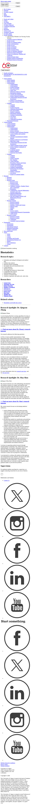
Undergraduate (10, 83)
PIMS (11, 209)
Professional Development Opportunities (16, 169)
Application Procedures (16, 119)
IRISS (5, 15)
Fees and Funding (14, 88)
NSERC (12, 208)
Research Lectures (11, 215)
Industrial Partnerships (12, 228)
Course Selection (14, 161)
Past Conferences (11, 242)
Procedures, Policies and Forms (18, 163)
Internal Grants (14, 206)
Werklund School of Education (14, 60)
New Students (13, 160)
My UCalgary (7, 9)
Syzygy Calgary (14, 210)
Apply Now (13, 90)
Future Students (8, 78)
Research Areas (11, 180)
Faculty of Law (11, 45)
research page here (21, 371)
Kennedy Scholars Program (17, 102)
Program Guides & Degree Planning (19, 132)
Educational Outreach (12, 226)
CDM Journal (13, 213)
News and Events (8, 231)
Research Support (11, 200)
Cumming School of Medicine (14, 39)
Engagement (7, 222)
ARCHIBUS (7, 16)
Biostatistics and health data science (13, 302)
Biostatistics (13, 189)
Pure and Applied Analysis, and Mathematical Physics (18, 197)
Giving (8, 244)
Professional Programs (12, 120)
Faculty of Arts (10, 41)
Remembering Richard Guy (14, 239)
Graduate (9, 103)
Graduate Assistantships (16, 115)
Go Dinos (6, 22)
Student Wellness (14, 151)
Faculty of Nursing (11, 46)
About (5, 232)
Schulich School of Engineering (15, 58)
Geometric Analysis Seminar (17, 221)
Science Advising (14, 131)
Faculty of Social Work (13, 49)
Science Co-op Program (16, 100)
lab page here (6, 372)
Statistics (12, 199)
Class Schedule (7, 23)
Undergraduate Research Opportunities (20, 212)
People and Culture (8, 19)
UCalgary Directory (9, 25)
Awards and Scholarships (16, 94)
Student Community (15, 112)
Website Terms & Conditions (8, 763)
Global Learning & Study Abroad (18, 145)
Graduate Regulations (15, 164)
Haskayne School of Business (14, 52)
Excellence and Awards (13, 238)
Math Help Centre (14, 141)
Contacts (6, 245)
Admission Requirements (16, 109)
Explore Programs (14, 87)
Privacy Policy (4, 764)
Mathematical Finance (15, 194)
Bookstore (6, 29)
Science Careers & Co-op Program (19, 139)
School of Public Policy (13, 57)
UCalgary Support (8, 12)
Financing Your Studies (16, 152)
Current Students (8, 122)
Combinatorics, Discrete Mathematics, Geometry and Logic (19, 191)
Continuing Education (9, 26)
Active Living (7, 30)
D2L (5, 13)
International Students (15, 93)
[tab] (15, 330)
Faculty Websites (8, 35)
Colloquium (13, 219)
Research (6, 176)
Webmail (6, 10)
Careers (6, 28)
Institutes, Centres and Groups (17, 205)
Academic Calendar (9, 32)
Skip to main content (6, 1)
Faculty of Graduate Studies (14, 42)
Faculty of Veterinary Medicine (15, 51)
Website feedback (5, 766)
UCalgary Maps (8, 33)
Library (6, 20)
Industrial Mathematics (16, 193)
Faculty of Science (11, 48)
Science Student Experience (17, 96)
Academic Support (15, 149)
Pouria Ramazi (7, 290)
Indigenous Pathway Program (17, 91)
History (9, 241)
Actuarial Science (14, 184)
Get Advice (13, 116)
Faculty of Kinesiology (13, 44)
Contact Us (6, 480)
